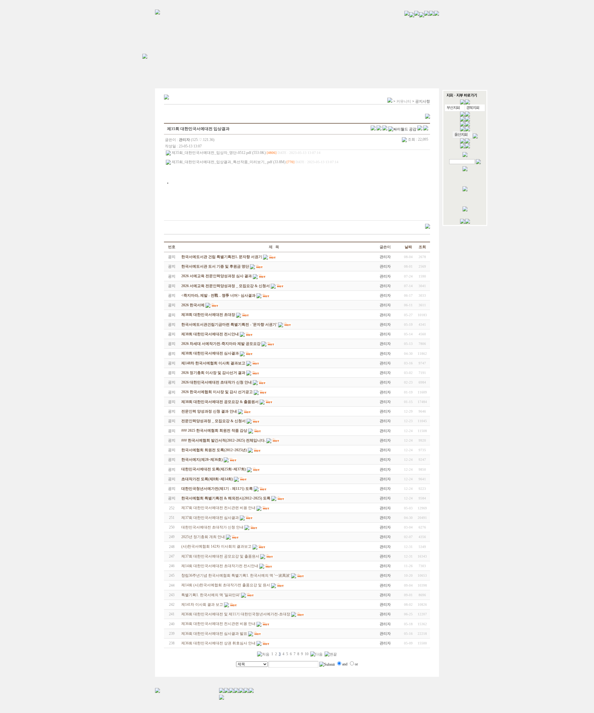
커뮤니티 (403, 101)
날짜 (408, 247)
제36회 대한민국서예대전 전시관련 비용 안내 (218, 624)
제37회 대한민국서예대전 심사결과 (210, 518)
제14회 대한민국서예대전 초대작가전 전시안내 (219, 566)
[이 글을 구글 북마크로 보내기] (425, 129)
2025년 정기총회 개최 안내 (203, 537)
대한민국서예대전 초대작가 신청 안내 (212, 527)
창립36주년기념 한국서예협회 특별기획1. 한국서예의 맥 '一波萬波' (235, 575)
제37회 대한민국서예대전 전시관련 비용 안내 (218, 508)
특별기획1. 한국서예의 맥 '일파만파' (210, 595)
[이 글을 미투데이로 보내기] (384, 129)
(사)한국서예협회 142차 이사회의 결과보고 (216, 546)
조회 (422, 247)
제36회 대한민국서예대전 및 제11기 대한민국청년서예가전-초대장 (235, 614)
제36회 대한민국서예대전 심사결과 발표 (214, 633)
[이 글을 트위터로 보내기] (373, 129)
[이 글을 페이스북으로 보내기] (379, 129)
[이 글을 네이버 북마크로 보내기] (419, 129)
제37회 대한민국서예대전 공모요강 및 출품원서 (220, 556)
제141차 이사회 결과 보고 (202, 604)
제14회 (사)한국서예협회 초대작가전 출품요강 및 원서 (225, 585)
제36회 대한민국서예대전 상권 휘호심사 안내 (218, 643)
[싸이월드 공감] (402, 129)
